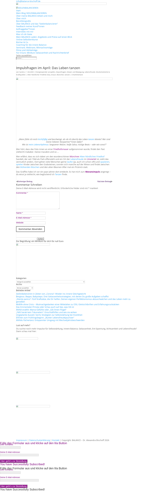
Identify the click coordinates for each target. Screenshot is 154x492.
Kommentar (22, 193)
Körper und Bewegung (75, 72)
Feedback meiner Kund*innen (30, 26)
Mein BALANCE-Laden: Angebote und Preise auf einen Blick (44, 37)
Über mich (21, 18)
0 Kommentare (77, 75)
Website (19, 223)
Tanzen (58, 174)
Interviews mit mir (24, 31)
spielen (20, 164)
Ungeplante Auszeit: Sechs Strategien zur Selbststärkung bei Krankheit (49, 315)
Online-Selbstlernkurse (27, 39)
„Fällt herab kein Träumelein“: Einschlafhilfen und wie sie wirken (46, 312)
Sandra (22, 72)
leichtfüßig (43, 139)
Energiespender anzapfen (45, 72)
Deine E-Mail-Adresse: (10, 452)
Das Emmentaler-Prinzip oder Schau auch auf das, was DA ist (45, 307)
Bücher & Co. (22, 42)
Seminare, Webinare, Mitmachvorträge (34, 47)
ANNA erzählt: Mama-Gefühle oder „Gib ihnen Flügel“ (41, 309)
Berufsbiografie (23, 21)
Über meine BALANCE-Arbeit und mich (34, 15)
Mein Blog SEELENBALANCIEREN (31, 13)
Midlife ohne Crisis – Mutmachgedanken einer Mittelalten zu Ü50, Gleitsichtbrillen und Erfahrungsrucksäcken (67, 304)
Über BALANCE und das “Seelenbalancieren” (37, 23)
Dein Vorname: (6, 444)
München (60, 75)
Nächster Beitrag (104, 181)
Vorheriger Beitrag (25, 181)
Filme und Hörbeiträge (26, 50)
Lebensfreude (77, 159)
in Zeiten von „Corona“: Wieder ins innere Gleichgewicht (51, 293)
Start (18, 10)
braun (53, 75)
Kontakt (55, 440)
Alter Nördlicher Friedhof (36, 75)
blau (49, 75)
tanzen (67, 75)
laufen (70, 161)
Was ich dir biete (24, 34)
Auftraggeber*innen (25, 29)
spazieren (104, 161)
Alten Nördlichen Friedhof (92, 156)
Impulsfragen (61, 72)
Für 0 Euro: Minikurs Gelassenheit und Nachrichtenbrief (42, 52)
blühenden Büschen (29, 167)
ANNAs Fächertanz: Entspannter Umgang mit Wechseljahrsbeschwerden (50, 320)
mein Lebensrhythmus (38, 144)
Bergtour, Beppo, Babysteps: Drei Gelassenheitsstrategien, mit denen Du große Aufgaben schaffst (62, 296)
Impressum (21, 440)
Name (19, 213)
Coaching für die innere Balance (31, 44)
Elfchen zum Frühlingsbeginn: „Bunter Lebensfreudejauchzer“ (45, 317)
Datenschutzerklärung (39, 440)
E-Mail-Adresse (23, 218)
